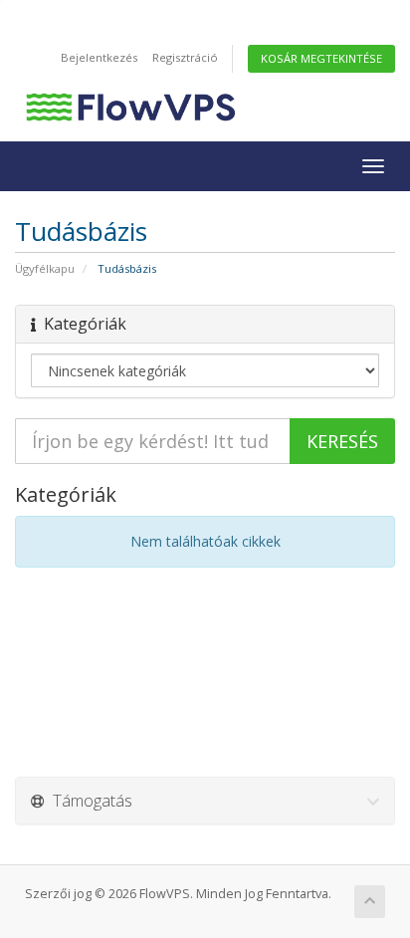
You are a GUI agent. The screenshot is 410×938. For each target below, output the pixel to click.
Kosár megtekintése (321, 58)
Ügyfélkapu (45, 268)
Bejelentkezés (99, 57)
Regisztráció (185, 57)
